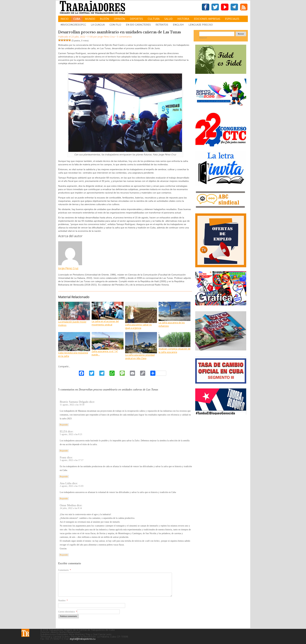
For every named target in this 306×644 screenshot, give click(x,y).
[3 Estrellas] (64, 40)
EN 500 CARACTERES (138, 24)
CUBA (76, 19)
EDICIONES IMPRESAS (207, 19)
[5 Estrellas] (69, 40)
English (178, 24)
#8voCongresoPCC (73, 24)
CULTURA (154, 19)
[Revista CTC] (220, 350)
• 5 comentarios (123, 36)
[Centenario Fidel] (220, 72)
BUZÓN (104, 19)
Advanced (203, 38)
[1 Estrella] (59, 40)
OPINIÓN (119, 19)
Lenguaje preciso (201, 24)
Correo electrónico (67, 612)
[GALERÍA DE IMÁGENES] (220, 304)
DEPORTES (136, 19)
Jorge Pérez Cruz (68, 268)
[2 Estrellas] (62, 40)
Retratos (162, 24)
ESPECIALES (232, 19)
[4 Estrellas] (67, 40)
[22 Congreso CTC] (220, 145)
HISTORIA (183, 19)
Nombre (63, 600)
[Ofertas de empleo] (220, 240)
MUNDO (90, 19)
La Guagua (98, 24)
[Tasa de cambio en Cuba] (220, 382)
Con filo (115, 24)
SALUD (168, 19)
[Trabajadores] (25, 633)
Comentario (64, 570)
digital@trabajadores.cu (82, 638)
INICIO (65, 19)
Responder (64, 425)
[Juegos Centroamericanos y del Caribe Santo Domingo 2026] (220, 106)
